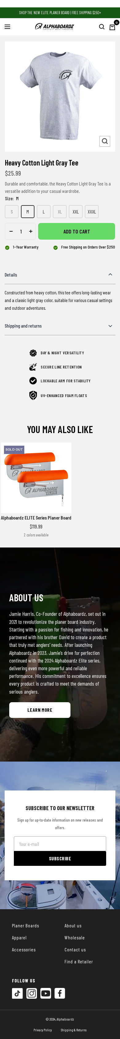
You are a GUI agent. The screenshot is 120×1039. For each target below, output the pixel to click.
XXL (76, 211)
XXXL (92, 211)
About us (73, 925)
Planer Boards (25, 925)
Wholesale (75, 937)
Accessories (24, 949)
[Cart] (112, 27)
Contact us (75, 949)
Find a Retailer (79, 961)
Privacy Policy (43, 1030)
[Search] (102, 27)
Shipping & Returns (73, 1030)
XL (60, 211)
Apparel (19, 937)
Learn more (39, 710)
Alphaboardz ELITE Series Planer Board (36, 517)
